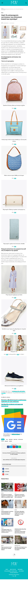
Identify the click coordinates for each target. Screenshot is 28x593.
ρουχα (2, 441)
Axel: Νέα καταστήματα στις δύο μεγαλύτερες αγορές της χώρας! (21, 548)
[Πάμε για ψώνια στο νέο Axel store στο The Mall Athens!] (7, 539)
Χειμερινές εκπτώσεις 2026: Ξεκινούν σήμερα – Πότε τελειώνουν (20, 496)
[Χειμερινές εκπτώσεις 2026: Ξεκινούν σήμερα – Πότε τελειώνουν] (21, 487)
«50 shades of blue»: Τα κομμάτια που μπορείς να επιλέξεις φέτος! (6, 531)
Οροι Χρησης (21, 571)
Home (2, 8)
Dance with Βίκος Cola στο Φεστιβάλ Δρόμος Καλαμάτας (14, 459)
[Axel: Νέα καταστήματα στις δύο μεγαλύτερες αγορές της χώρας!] (21, 539)
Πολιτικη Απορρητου (14, 572)
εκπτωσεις (11, 439)
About (7, 569)
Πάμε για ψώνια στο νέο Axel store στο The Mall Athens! (6, 548)
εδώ (15, 108)
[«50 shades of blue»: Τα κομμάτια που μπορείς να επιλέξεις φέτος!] (7, 522)
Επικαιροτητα (17, 545)
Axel (7, 439)
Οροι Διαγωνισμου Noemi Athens (10, 571)
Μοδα (2, 12)
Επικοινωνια (20, 569)
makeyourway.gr (16, 434)
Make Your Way (13, 569)
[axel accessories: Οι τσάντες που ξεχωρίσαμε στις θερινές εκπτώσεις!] (7, 504)
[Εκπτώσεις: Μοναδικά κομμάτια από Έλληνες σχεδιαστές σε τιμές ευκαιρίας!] (21, 504)
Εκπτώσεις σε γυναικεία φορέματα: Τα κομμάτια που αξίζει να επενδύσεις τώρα (7, 496)
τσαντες (10, 441)
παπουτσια (15, 439)
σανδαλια (6, 441)
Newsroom (5, 23)
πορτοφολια (20, 439)
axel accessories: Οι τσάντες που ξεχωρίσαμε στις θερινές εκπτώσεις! (7, 513)
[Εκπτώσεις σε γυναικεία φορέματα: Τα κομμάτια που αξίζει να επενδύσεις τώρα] (7, 487)
